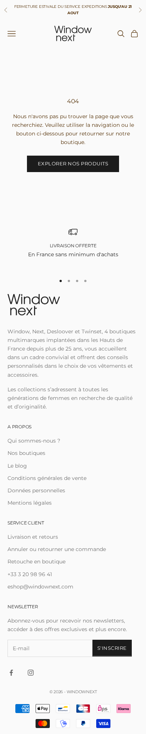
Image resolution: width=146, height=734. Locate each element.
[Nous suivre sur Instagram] (30, 672)
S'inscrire (112, 648)
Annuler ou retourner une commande (56, 549)
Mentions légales (29, 502)
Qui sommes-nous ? (33, 440)
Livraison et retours (32, 536)
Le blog (17, 465)
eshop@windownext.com (40, 586)
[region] (73, 247)
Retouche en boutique (36, 561)
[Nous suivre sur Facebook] (11, 672)
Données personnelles (36, 490)
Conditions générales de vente (46, 478)
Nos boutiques (26, 453)
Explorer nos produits (73, 163)
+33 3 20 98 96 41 (29, 574)
